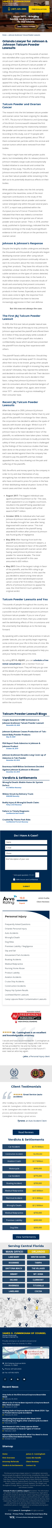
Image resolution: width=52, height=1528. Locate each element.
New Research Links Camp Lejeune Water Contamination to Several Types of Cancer (21, 1429)
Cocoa (38, 1291)
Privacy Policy (18, 1514)
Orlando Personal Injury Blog (36, 1514)
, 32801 (15, 1364)
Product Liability (12, 973)
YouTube (24, 1379)
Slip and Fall (10, 951)
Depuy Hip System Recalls (16, 990)
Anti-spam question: (21, 875)
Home (4, 35)
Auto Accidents (11, 933)
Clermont (38, 1280)
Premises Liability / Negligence (19, 946)
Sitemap (8, 1514)
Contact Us (31, 1465)
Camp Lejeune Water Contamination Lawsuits (25, 999)
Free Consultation (26, 26)
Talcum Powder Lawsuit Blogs (24, 714)
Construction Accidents (15, 986)
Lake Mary (13, 1257)
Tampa (38, 1262)
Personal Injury (15, 916)
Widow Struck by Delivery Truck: (17, 795)
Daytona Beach (14, 1268)
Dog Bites (9, 942)
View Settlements (26, 1237)
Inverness (14, 1285)
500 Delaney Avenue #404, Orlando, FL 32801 (25, 1353)
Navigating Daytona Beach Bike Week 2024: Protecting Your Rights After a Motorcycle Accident (25, 1421)
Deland (14, 1280)
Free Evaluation (39, 9)
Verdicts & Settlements (19, 778)
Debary (13, 1274)
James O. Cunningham (35, 1454)
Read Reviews (26, 1132)
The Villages (38, 1268)
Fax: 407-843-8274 (11, 1372)
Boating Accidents (13, 959)
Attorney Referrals (10, 1461)
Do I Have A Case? (26, 835)
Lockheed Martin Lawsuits (17, 995)
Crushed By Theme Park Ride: (16, 820)
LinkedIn (17, 1379)
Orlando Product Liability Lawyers (16, 1491)
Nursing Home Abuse (15, 968)
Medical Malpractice (14, 964)
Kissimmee (14, 1262)
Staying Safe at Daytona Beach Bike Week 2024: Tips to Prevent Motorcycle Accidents (25, 1413)
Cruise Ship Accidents (14, 981)
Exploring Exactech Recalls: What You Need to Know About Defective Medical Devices (25, 1436)
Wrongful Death (12, 937)
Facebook (5, 1379)
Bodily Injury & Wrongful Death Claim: (20, 803)
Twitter (11, 1379)
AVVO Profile (43, 898)
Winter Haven (38, 1257)
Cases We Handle (33, 1458)
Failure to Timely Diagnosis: (15, 812)
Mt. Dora (38, 1274)
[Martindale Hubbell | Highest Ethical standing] (26, 1017)
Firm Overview (8, 1458)
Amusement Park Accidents (17, 955)
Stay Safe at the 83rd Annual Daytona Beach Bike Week (24, 1397)
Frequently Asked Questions (17, 924)
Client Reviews (43, 902)
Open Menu (47, 3)
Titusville (38, 1285)
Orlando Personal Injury (16, 928)
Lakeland (14, 1291)
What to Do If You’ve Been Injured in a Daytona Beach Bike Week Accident (25, 1405)
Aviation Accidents (13, 977)
